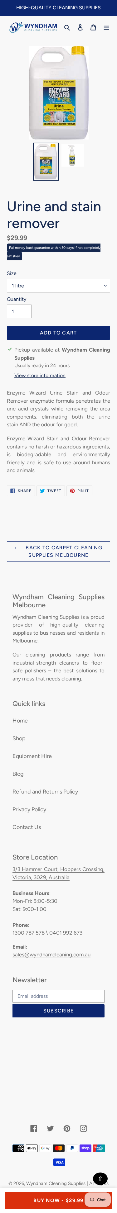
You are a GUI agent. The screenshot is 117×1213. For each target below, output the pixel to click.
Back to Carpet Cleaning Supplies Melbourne (63, 551)
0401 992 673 (65, 933)
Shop (19, 738)
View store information (40, 375)
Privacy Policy (29, 809)
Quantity (16, 299)
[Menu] (106, 27)
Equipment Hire (32, 756)
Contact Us (26, 827)
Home (20, 720)
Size (12, 273)
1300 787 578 (28, 933)
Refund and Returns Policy (45, 791)
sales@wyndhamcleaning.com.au (51, 954)
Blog (18, 773)
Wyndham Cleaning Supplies (55, 1183)
